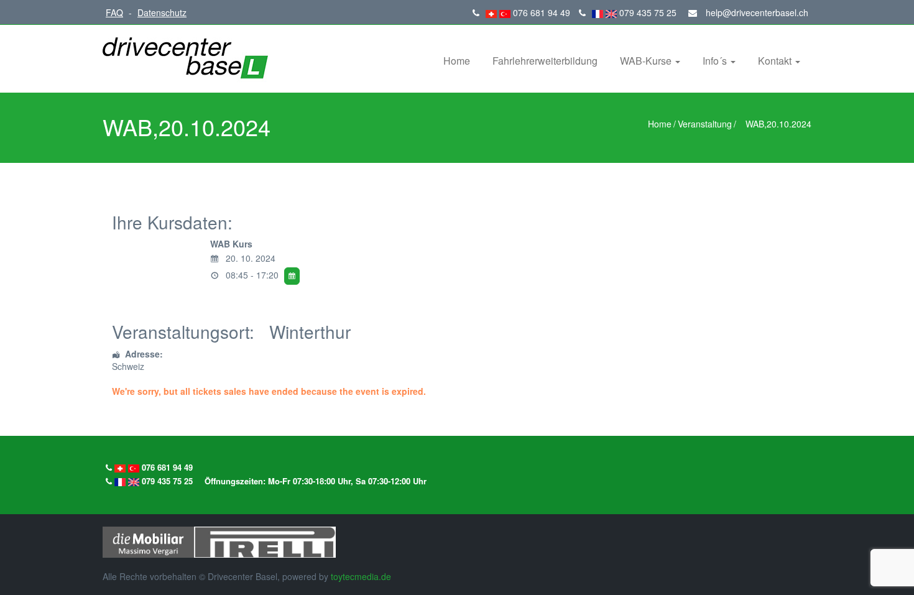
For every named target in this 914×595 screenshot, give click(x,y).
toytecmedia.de (361, 576)
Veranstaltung (705, 124)
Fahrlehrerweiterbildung (545, 60)
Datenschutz (162, 12)
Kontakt (776, 60)
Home (456, 60)
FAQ (114, 12)
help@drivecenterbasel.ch (755, 12)
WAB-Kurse (647, 60)
